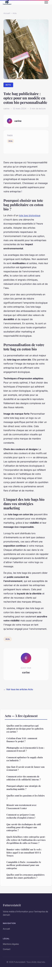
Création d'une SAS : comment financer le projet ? (21, 740)
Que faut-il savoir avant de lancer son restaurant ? (25, 768)
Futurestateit (12, 905)
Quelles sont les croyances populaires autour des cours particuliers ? (25, 876)
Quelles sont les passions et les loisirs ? (25, 797)
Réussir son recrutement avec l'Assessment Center (21, 806)
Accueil (6, 13)
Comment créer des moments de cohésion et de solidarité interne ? (23, 778)
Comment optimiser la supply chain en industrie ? (24, 759)
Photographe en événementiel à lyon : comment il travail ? (25, 749)
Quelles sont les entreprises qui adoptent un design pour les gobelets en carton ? (24, 728)
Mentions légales (11, 944)
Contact (6, 949)
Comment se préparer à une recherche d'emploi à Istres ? (20, 816)
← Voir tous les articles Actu (18, 689)
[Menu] (46, 2)
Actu (15, 13)
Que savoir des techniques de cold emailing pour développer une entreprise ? (23, 827)
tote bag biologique (29, 215)
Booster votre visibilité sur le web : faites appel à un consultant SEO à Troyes (24, 852)
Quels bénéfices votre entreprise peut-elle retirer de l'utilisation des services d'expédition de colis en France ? (25, 839)
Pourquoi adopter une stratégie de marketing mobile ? (23, 787)
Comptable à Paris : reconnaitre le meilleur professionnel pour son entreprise (23, 865)
